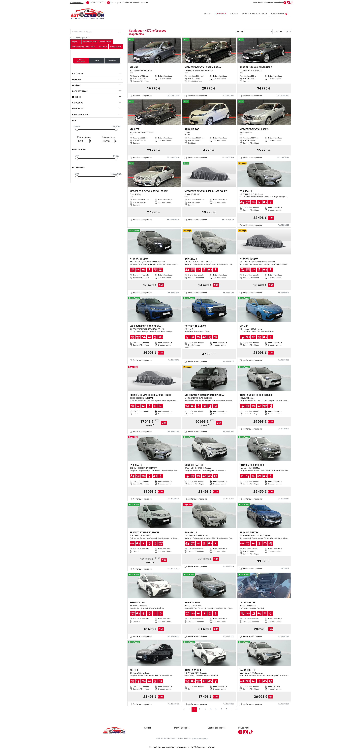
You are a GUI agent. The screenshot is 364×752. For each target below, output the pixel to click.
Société (234, 14)
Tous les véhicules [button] (81, 61)
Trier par (239, 31)
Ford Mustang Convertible (83, 47)
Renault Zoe (115, 47)
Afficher (278, 31)
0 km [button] (97, 61)
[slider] (76, 129)
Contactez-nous (76, 3)
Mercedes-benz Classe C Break (97, 42)
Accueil (207, 14)
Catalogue (221, 14)
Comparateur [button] (279, 14)
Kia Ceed (103, 47)
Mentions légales (182, 728)
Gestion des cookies (217, 728)
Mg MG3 (75, 42)
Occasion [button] (112, 61)
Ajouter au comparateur (142, 96)
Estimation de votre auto (254, 14)
